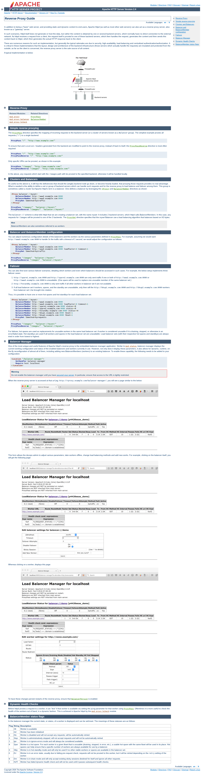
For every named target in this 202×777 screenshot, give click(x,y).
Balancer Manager (183, 38)
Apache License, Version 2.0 (31, 772)
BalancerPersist (79, 699)
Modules (153, 5)
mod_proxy (14, 117)
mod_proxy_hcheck (18, 122)
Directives (163, 5)
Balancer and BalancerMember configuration (182, 29)
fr (169, 22)
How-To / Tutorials (57, 13)
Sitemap (185, 5)
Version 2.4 (43, 13)
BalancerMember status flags (187, 44)
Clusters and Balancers (185, 24)
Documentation (31, 13)
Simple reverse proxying (185, 21)
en (165, 22)
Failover (179, 35)
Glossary (176, 5)
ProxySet (71, 217)
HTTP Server (17, 13)
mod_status (130, 346)
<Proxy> (105, 189)
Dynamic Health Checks (185, 41)
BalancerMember (38, 119)
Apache (7, 13)
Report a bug (195, 5)
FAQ (170, 5)
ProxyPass (36, 117)
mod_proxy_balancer (19, 119)
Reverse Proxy (181, 18)
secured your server (65, 375)
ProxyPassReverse (138, 146)
